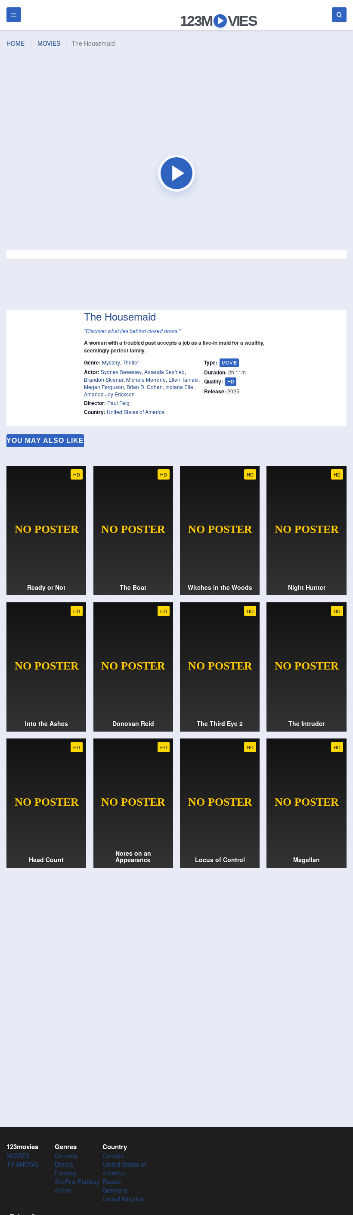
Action (63, 1190)
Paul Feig (118, 402)
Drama (64, 1164)
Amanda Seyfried (164, 371)
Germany (115, 1190)
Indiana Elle (179, 386)
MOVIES (48, 43)
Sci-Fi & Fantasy (77, 1181)
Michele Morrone (146, 379)
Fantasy (66, 1172)
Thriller (131, 362)
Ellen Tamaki (183, 379)
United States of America (135, 411)
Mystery (111, 362)
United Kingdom (124, 1198)
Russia (111, 1181)
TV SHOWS (22, 1164)
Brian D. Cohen (145, 386)
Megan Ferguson (104, 386)
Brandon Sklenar (104, 379)
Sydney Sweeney (121, 371)
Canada (113, 1155)
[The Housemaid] (176, 173)
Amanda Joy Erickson (109, 394)
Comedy (66, 1155)
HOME (15, 43)
